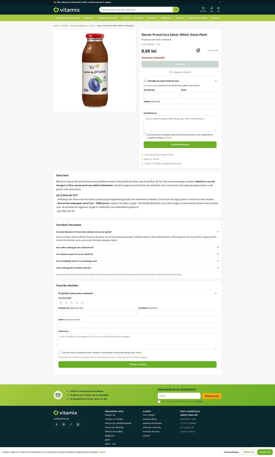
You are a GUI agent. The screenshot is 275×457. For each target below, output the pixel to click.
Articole (215, 17)
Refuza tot (249, 452)
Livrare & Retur (150, 419)
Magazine (166, 17)
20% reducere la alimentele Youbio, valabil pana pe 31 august (84, 2)
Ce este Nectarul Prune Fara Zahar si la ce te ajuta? (84, 231)
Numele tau (149, 90)
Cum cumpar (149, 415)
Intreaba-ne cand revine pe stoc (163, 81)
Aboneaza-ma (212, 396)
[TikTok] (71, 424)
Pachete (126, 17)
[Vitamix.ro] (67, 10)
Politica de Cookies (114, 431)
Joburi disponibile (198, 17)
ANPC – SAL (110, 444)
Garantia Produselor (152, 423)
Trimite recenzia (137, 364)
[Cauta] (176, 10)
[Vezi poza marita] (95, 71)
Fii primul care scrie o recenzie (156, 39)
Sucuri (92, 25)
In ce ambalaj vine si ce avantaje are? (76, 261)
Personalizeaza (231, 452)
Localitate (147, 308)
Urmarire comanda (152, 427)
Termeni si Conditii (114, 419)
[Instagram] (63, 424)
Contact (146, 435)
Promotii (138, 17)
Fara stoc (180, 64)
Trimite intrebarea (180, 144)
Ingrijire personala (107, 17)
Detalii (168, 137)
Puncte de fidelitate (114, 427)
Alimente (88, 17)
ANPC (107, 439)
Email (183, 90)
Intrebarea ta (150, 113)
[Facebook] (56, 424)
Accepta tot (265, 452)
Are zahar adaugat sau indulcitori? (75, 247)
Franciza (180, 17)
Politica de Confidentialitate (118, 423)
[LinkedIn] (78, 424)
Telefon (152, 101)
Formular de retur (151, 431)
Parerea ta (63, 331)
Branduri (152, 17)
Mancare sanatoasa (79, 25)
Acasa (56, 25)
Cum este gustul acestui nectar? (73, 267)
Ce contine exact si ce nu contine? (74, 254)
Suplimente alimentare (68, 17)
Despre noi (110, 415)
